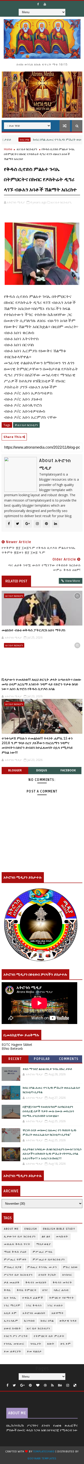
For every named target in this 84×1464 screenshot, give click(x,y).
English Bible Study (59, 1229)
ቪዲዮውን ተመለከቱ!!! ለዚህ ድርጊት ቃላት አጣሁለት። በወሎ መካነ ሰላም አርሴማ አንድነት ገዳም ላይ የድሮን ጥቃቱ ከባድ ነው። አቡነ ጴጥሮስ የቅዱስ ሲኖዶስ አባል (41, 684)
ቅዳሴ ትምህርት (27, 1290)
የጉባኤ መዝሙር (14, 1344)
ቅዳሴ (7, 1290)
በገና (45, 1290)
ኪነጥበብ (29, 1321)
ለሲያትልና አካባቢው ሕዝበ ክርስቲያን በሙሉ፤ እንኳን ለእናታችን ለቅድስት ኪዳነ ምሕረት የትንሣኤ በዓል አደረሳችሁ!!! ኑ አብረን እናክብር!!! (52, 1154)
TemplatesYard (44, 1451)
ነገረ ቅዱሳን (34, 1305)
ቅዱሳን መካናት (62, 1282)
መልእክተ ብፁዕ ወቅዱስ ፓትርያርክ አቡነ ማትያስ (33, 630)
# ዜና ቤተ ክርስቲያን (26, 425)
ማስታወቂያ (43, 1244)
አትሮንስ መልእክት (34, 1313)
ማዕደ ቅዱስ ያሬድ (15, 1252)
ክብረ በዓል (12, 139)
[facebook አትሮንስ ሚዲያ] (38, 4)
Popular (42, 1059)
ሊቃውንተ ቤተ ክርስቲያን (20, 1236)
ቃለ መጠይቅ (12, 1282)
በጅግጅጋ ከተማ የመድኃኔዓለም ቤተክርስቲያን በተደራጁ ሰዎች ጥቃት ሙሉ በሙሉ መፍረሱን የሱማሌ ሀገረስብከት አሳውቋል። (48, 1111)
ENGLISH (30, 1229)
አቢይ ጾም (10, 1313)
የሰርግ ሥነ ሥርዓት (16, 1336)
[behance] (60, 1385)
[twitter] (14, 1385)
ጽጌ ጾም (65, 1344)
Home (8, 149)
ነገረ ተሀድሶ (55, 1305)
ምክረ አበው (70, 1267)
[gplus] (22, 1385)
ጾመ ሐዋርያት (12, 1351)
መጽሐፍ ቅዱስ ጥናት (17, 1244)
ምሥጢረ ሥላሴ (43, 1252)
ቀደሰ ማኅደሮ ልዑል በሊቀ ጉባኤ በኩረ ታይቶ (47, 1069)
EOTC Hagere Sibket (17, 1044)
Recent (15, 1059)
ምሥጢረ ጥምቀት (15, 1259)
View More (72, 581)
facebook (68, 770)
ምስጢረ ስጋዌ (12, 1267)
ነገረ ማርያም (12, 1305)
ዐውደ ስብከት (12, 1328)
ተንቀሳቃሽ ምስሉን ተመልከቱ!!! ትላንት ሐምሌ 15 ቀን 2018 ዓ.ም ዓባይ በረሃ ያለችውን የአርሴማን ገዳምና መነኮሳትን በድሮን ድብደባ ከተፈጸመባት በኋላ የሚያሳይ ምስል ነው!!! (37, 745)
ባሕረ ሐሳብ (61, 1290)
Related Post (16, 581)
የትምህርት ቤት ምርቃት (49, 1336)
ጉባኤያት (36, 1344)
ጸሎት (51, 1344)
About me (11, 1229)
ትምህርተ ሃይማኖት (61, 1298)
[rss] (52, 1385)
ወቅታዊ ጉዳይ (68, 1321)
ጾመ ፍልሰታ (34, 1351)
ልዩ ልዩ (46, 1236)
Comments (69, 1059)
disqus (41, 770)
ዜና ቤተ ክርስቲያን (27, 149)
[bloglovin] (38, 1385)
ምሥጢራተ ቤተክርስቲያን (49, 1259)
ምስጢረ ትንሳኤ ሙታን (42, 1267)
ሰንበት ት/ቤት (47, 1275)
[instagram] (67, 1385)
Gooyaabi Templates (42, 1458)
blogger (15, 770)
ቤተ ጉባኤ (10, 1298)
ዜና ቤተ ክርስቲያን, (61, 202)
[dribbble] (45, 1385)
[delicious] (74, 1385)
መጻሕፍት (62, 1236)
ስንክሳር (67, 1275)
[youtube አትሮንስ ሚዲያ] (44, 4)
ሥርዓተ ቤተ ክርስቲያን (18, 1275)
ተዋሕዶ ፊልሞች (32, 1298)
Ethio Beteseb (12, 1048)
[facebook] (7, 1385)
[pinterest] (30, 1385)
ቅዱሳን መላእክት (36, 1282)
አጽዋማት (58, 1313)
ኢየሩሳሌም (11, 1321)
